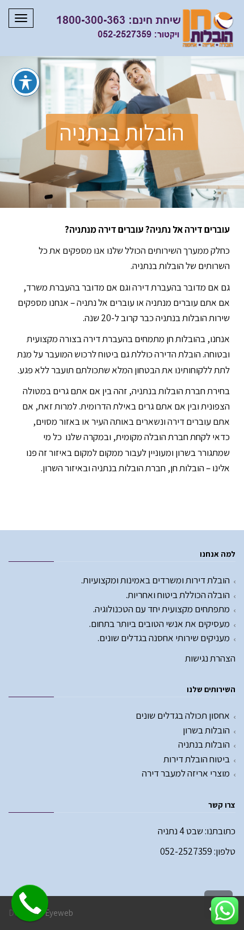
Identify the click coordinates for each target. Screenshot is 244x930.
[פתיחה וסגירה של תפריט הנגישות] (25, 82)
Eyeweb (59, 912)
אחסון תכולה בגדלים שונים (183, 715)
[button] (122, 132)
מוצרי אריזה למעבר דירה (186, 773)
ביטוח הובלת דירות (196, 759)
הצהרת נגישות (210, 658)
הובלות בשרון (206, 730)
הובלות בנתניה (204, 744)
